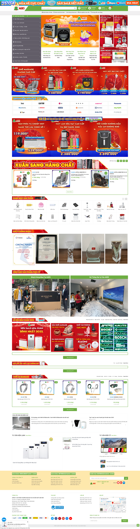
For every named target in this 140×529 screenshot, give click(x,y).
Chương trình (84, 7)
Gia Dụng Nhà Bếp (19, 45)
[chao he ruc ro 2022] (70, 118)
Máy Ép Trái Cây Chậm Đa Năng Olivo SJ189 (41, 175)
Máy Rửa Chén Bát (75, 221)
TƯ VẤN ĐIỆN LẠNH (18, 435)
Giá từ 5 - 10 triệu (107, 376)
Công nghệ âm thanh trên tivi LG (113, 461)
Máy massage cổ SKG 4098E (70, 399)
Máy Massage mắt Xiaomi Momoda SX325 (116, 399)
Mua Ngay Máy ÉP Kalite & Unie (58, 52)
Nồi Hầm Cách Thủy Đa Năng (99, 210)
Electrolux (120, 376)
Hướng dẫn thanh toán (75, 481)
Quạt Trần (87, 221)
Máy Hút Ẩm (97, 319)
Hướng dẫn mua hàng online (57, 497)
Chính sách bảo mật (36, 479)
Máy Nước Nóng (108, 319)
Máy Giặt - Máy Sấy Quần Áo (21, 30)
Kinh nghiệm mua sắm (84, 12)
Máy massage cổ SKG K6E (46, 399)
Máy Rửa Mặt (41, 209)
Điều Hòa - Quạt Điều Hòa (20, 34)
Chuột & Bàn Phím (29, 209)
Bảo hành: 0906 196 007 (56, 481)
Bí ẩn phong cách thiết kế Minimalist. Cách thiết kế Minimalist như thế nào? (50, 417)
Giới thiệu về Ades (48, 12)
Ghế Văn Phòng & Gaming (18, 210)
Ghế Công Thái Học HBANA (70, 52)
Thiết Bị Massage (64, 209)
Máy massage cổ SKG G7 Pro (24, 399)
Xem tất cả (69, 191)
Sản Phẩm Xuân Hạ (19, 19)
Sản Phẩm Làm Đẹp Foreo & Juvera (81, 53)
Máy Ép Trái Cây (110, 209)
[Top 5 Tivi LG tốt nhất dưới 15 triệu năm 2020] (103, 466)
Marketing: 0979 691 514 (57, 484)
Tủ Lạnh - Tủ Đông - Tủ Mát (21, 26)
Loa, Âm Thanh (119, 363)
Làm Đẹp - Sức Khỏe (19, 53)
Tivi (114, 363)
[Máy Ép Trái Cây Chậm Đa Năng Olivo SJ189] (22, 179)
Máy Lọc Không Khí (52, 221)
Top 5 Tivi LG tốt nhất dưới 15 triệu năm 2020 (115, 466)
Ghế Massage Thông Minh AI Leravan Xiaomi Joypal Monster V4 (119, 176)
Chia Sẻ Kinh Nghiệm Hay (20, 415)
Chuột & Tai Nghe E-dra (93, 52)
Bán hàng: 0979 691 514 (56, 479)
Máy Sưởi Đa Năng (17, 221)
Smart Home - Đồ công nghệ (21, 61)
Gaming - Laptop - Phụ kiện (21, 57)
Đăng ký (125, 520)
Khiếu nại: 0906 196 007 (56, 483)
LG (113, 376)
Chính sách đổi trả (36, 483)
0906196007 (24, 474)
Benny (116, 376)
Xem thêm (28, 435)
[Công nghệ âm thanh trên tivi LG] (103, 462)
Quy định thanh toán (17, 483)
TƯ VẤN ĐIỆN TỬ (105, 435)
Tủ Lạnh (64, 221)
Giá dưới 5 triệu (100, 376)
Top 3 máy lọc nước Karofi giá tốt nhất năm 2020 (101, 417)
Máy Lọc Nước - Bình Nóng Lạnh (22, 38)
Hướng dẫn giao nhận (75, 483)
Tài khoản (93, 7)
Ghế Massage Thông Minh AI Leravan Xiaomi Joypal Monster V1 (80, 175)
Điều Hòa (52, 209)
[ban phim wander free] (31, 137)
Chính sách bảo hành (59, 12)
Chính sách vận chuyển (37, 481)
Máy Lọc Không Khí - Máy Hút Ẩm (22, 49)
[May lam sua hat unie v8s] (70, 137)
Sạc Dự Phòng (75, 209)
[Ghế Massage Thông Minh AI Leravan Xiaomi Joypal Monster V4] (100, 179)
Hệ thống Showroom (72, 12)
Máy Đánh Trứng (110, 221)
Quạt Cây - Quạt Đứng (87, 210)
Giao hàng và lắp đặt (56, 503)
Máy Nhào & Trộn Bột (122, 221)
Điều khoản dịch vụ (74, 484)
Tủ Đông (99, 221)
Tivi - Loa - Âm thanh (19, 22)
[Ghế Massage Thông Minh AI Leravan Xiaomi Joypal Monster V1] (61, 179)
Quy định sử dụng (36, 484)
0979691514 (63, 474)
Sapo (85, 525)
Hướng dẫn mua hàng (97, 12)
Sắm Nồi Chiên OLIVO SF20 (47, 52)
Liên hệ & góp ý (15, 481)
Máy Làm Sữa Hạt (41, 221)
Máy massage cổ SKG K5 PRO (93, 399)
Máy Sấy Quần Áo (90, 319)
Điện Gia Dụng (18, 41)
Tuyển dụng (15, 479)
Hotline (103, 7)
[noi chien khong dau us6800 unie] (108, 137)
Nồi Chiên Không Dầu (29, 221)
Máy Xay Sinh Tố (122, 209)
